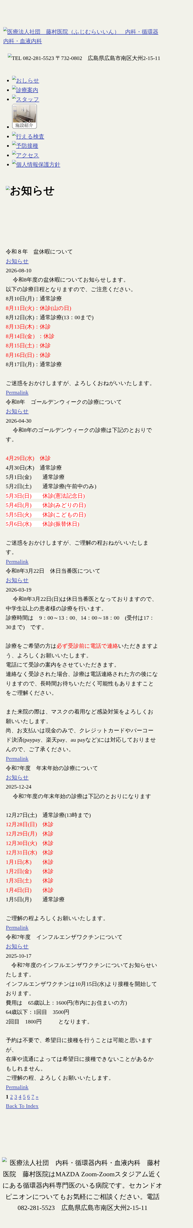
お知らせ (17, 261)
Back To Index (22, 1106)
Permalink (17, 392)
